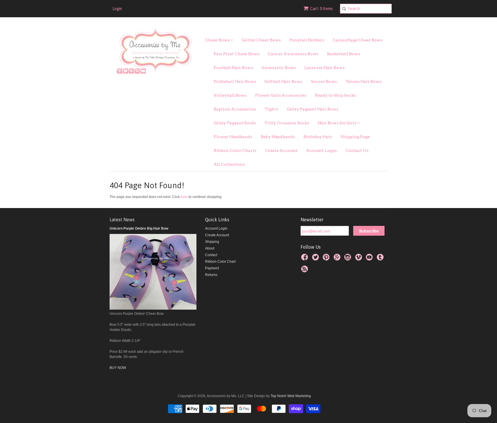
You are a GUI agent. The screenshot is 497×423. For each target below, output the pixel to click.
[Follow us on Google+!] (338, 259)
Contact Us (356, 150)
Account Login (321, 150)
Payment (212, 268)
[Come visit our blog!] (381, 259)
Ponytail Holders (306, 40)
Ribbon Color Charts (235, 150)
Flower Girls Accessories (280, 95)
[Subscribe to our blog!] (305, 271)
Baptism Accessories (235, 109)
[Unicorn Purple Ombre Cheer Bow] (153, 308)
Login (117, 8)
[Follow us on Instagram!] (348, 259)
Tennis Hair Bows (363, 81)
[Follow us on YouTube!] (370, 259)
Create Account (281, 150)
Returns (211, 275)
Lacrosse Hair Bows (324, 67)
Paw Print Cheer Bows (236, 54)
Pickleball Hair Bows (235, 81)
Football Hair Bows (233, 67)
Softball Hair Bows (283, 81)
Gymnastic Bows (278, 67)
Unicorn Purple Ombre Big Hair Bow (139, 228)
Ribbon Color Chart (220, 262)
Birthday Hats (317, 136)
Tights (271, 109)
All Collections (229, 164)
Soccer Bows (324, 81)
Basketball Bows (343, 54)
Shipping (212, 242)
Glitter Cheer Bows (261, 40)
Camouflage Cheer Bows (358, 40)
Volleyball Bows (230, 95)
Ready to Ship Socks (335, 95)
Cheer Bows (217, 40)
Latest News (122, 219)
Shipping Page (355, 136)
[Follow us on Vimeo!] (359, 259)
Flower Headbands (233, 136)
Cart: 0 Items (321, 8)
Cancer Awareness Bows (293, 54)
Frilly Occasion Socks (287, 123)
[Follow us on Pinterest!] (327, 259)
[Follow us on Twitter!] (316, 259)
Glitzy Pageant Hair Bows (312, 109)
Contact (211, 255)
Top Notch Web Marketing (290, 396)
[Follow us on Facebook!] (305, 259)
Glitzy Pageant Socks (235, 123)
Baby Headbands (278, 136)
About (209, 248)
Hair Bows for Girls (337, 123)
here (184, 197)
